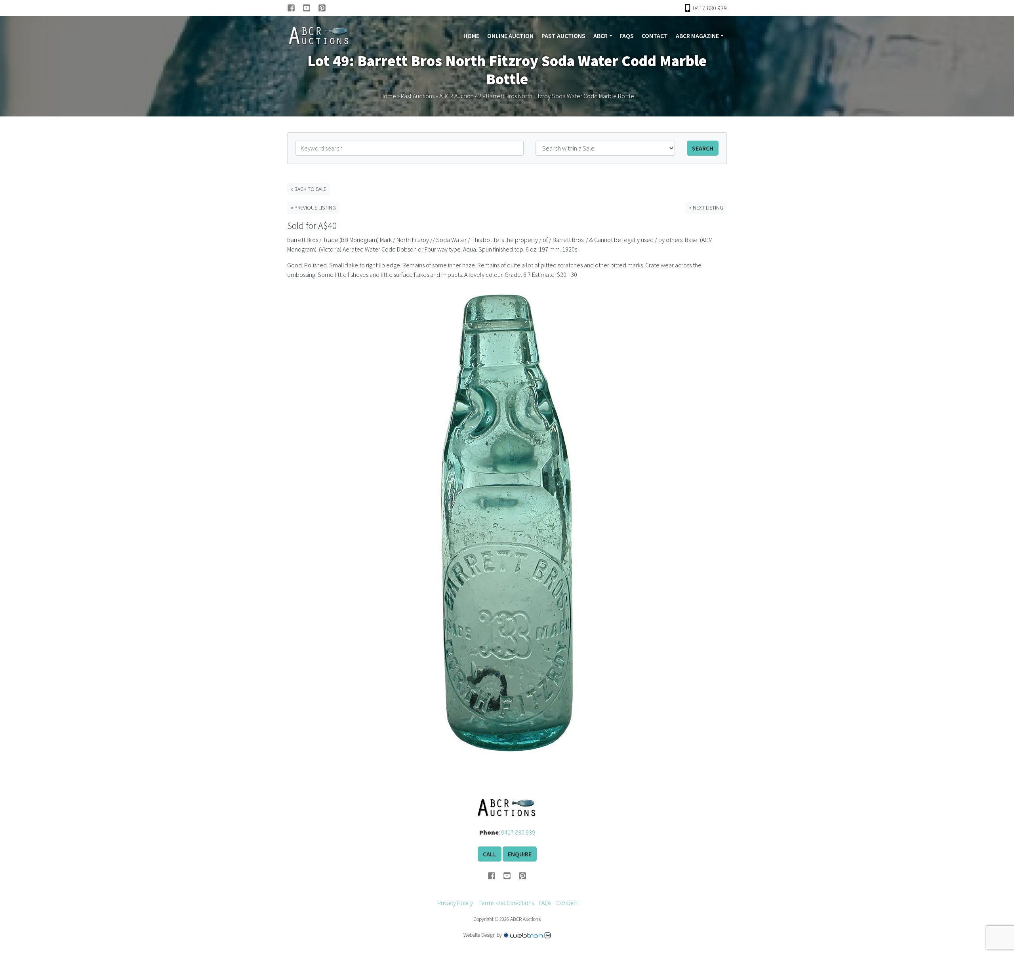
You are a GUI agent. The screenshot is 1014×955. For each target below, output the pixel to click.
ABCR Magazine (697, 36)
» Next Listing (706, 207)
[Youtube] (310, 8)
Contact (655, 36)
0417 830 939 (518, 832)
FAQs (626, 36)
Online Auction (510, 36)
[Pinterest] (322, 8)
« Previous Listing (313, 207)
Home (471, 36)
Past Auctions (563, 36)
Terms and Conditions (506, 903)
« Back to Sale (308, 189)
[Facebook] (295, 8)
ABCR (600, 36)
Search (702, 148)
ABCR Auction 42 (460, 96)
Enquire (520, 854)
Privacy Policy (455, 903)
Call (489, 854)
